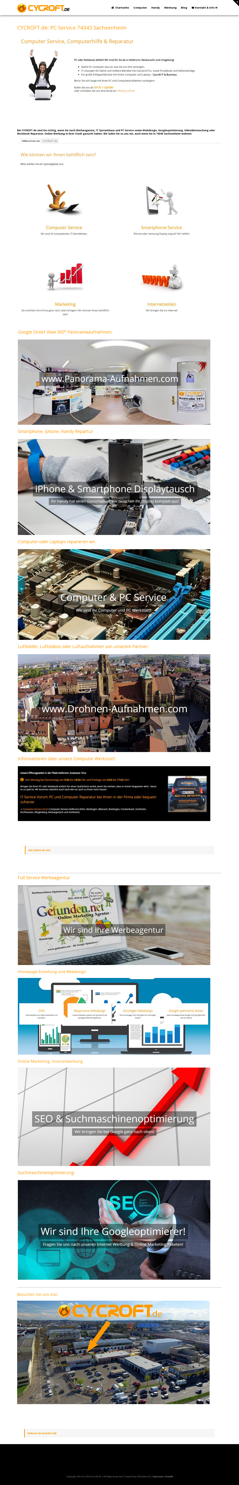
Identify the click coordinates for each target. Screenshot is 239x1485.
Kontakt (169, 1476)
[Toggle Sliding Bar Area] (236, 3)
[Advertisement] (81, 116)
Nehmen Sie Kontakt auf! (41, 1433)
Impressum (158, 1476)
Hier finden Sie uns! (39, 850)
